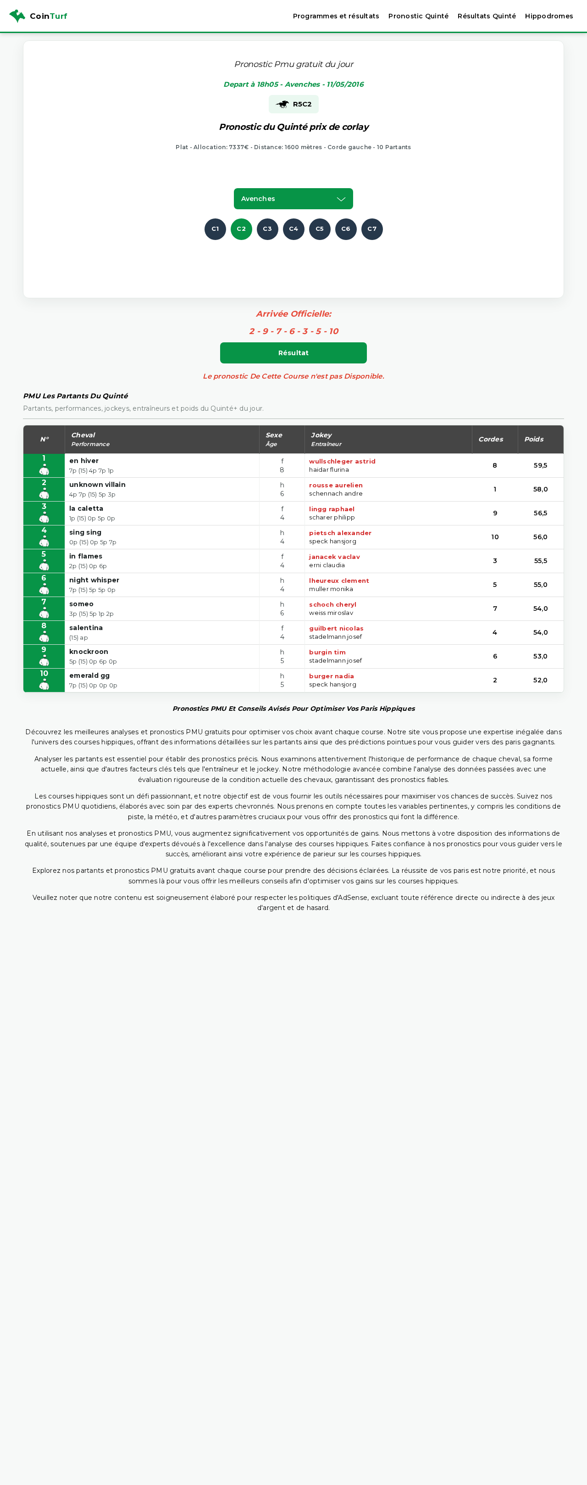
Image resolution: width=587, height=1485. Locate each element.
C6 (346, 228)
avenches (258, 199)
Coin (48, 16)
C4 (294, 228)
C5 (320, 228)
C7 (372, 228)
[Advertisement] (293, 260)
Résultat (293, 353)
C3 (267, 228)
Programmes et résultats (336, 16)
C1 (215, 228)
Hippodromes (549, 16)
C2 (241, 228)
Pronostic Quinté (418, 16)
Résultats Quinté (487, 16)
